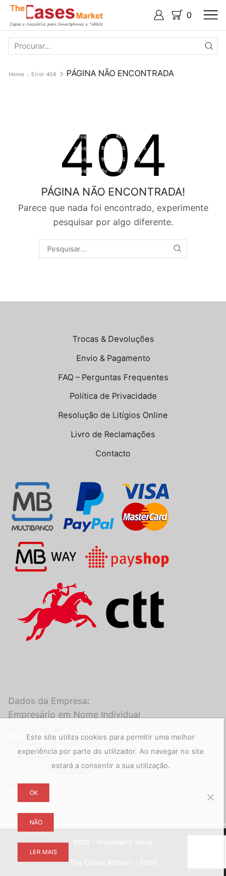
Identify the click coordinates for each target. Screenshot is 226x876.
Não (36, 822)
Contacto (113, 454)
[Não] (210, 797)
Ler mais (43, 852)
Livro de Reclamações (113, 434)
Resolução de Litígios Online (113, 415)
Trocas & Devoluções (113, 339)
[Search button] (209, 46)
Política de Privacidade (113, 396)
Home (16, 74)
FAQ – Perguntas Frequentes (113, 377)
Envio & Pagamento (113, 358)
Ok (34, 793)
